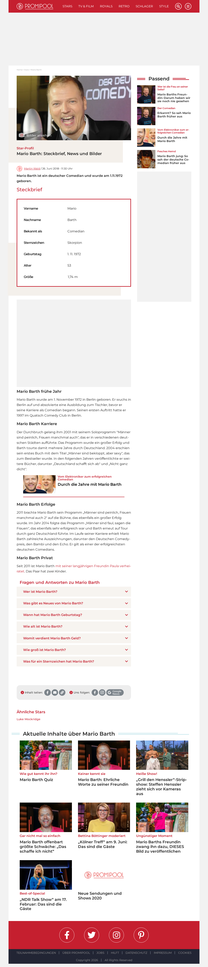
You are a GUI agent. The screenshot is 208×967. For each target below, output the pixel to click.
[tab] (74, 592)
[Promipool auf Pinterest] (141, 935)
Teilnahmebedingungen (36, 953)
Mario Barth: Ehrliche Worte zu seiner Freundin (103, 782)
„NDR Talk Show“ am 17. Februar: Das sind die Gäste (43, 904)
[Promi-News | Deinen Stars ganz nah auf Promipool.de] (38, 6)
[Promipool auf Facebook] (67, 935)
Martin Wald (32, 168)
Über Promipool (76, 953)
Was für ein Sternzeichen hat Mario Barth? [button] (58, 661)
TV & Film (86, 6)
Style (164, 6)
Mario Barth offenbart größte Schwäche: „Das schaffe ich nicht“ (43, 847)
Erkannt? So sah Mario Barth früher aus (174, 114)
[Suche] (178, 6)
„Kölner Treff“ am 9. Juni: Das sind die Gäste (102, 844)
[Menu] (188, 6)
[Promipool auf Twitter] (91, 935)
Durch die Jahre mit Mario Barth (172, 139)
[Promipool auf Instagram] (116, 935)
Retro (124, 6)
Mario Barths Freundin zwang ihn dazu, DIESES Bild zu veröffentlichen (160, 847)
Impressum (163, 953)
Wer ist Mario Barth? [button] (40, 592)
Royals (106, 6)
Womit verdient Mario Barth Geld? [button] (52, 638)
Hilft (115, 953)
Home (19, 70)
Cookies (185, 953)
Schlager (144, 6)
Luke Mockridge (28, 719)
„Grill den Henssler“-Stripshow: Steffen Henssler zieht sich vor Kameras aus (161, 786)
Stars (67, 6)
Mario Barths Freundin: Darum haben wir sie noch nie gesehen (173, 98)
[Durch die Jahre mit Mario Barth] (39, 484)
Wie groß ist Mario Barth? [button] (44, 650)
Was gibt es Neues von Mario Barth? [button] (53, 603)
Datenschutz (136, 953)
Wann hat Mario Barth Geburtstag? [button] (52, 615)
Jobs (100, 953)
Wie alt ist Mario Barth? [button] (42, 626)
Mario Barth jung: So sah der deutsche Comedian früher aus (173, 159)
